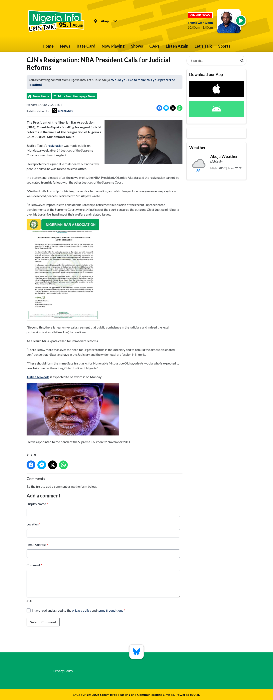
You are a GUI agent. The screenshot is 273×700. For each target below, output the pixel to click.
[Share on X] (173, 108)
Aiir (196, 694)
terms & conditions (110, 610)
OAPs (154, 46)
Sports (224, 46)
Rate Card (86, 46)
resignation (55, 145)
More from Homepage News (76, 96)
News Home (41, 96)
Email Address (37, 544)
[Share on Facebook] (159, 108)
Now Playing (113, 46)
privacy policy (81, 610)
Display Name (37, 504)
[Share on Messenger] (166, 108)
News (65, 46)
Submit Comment (43, 622)
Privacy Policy (63, 671)
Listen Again (177, 46)
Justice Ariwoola (38, 377)
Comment (34, 565)
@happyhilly (65, 110)
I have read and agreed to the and (78, 610)
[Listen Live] (240, 20)
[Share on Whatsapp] (179, 108)
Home (48, 46)
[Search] (242, 60)
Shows (137, 46)
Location (34, 524)
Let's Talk (203, 46)
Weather (197, 147)
